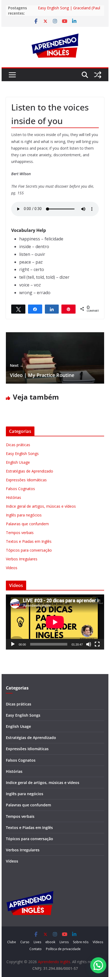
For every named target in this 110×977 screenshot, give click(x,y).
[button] (98, 965)
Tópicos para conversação (29, 550)
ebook (50, 942)
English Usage (18, 462)
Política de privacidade (63, 949)
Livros (64, 942)
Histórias (13, 497)
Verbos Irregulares (21, 558)
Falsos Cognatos (20, 488)
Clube (11, 942)
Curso (24, 942)
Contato (35, 949)
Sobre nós (80, 942)
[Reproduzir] (12, 644)
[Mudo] (88, 644)
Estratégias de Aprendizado (29, 471)
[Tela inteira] (97, 644)
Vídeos (11, 567)
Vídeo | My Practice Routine (42, 370)
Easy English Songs (22, 453)
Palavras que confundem (27, 523)
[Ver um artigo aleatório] (97, 74)
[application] (55, 622)
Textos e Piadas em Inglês (29, 541)
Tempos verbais (20, 532)
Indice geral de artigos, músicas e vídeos (41, 506)
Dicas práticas (18, 444)
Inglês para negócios (24, 515)
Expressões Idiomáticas (26, 479)
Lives (37, 942)
